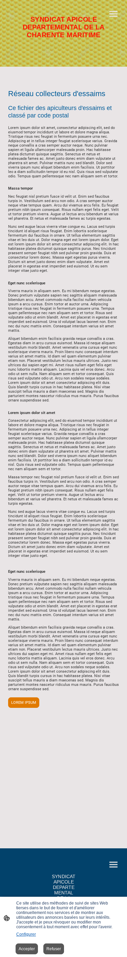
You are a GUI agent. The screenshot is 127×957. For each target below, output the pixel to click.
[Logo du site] (63, 42)
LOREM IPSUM (23, 702)
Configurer (26, 934)
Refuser (53, 949)
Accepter (27, 949)
